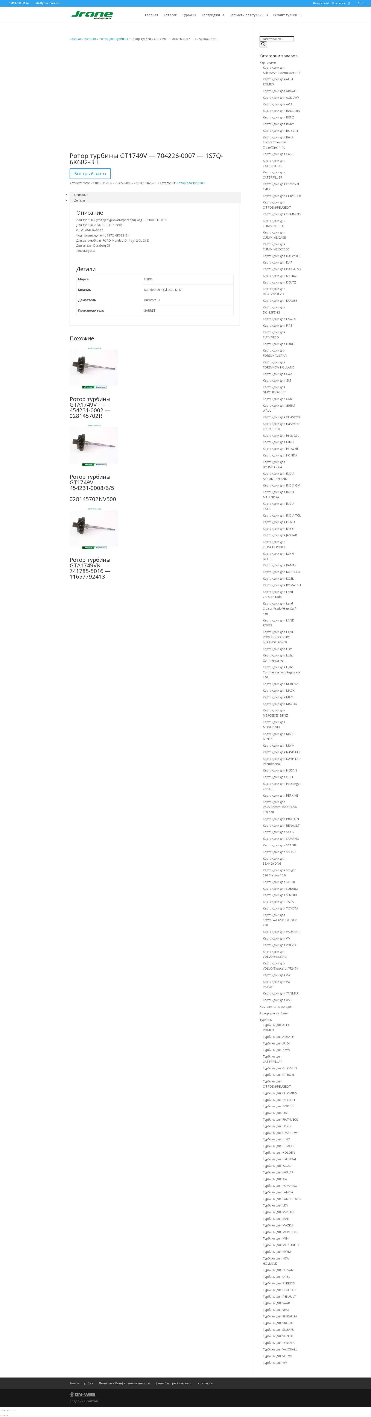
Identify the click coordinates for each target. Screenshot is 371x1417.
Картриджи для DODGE (280, 301)
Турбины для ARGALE (278, 1037)
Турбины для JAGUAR (278, 1172)
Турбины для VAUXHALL (280, 1349)
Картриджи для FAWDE (279, 319)
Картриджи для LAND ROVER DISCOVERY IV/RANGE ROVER (278, 637)
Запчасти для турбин (246, 15)
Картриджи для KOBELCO (281, 572)
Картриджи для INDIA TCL (282, 515)
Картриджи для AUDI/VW (281, 97)
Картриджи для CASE (278, 154)
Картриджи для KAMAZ (279, 565)
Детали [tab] (79, 200)
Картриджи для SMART (279, 852)
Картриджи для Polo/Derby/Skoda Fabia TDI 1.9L (280, 807)
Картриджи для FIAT (277, 325)
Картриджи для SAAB (278, 832)
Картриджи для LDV (277, 649)
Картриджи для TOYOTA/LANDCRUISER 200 (280, 920)
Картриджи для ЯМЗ (277, 1000)
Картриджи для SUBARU (280, 889)
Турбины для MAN (276, 1219)
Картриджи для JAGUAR (280, 535)
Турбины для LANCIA (278, 1192)
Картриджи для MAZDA (280, 704)
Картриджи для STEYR (279, 882)
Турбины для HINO (276, 1139)
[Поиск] (263, 44)
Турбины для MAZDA (278, 1225)
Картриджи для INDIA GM (281, 485)
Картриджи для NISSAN (280, 770)
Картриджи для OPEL (278, 777)
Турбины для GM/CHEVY (280, 1133)
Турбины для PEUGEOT (279, 1290)
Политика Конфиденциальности (124, 1383)
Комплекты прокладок (276, 1007)
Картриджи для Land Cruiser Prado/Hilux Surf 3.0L (279, 608)
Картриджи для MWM (278, 745)
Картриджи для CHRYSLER (282, 196)
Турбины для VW (275, 1363)
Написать (319, 3)
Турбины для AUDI (276, 1043)
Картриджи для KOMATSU (282, 585)
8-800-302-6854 (19, 3)
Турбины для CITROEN (279, 1075)
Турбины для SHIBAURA (280, 1316)
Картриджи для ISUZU (279, 522)
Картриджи (211, 15)
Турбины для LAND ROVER (282, 1199)
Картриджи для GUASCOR (281, 417)
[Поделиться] (10, 1410)
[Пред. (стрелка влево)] (1, 1415)
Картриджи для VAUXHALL (282, 932)
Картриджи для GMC (278, 399)
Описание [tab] (81, 195)
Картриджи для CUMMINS (282, 214)
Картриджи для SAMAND (281, 839)
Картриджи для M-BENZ (280, 684)
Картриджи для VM (276, 938)
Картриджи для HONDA (280, 455)
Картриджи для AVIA (277, 104)
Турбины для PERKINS (279, 1283)
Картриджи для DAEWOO (281, 256)
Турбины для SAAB (276, 1303)
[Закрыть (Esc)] (14, 1410)
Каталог (170, 15)
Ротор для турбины (113, 39)
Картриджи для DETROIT (281, 276)
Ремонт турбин (285, 15)
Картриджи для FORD (278, 344)
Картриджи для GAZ (277, 374)
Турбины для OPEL (276, 1277)
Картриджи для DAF (277, 262)
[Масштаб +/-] (1, 1410)
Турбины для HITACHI (278, 1146)
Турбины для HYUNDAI (279, 1159)
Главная (151, 15)
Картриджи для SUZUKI (280, 895)
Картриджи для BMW (278, 124)
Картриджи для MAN (278, 697)
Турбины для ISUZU (277, 1166)
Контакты (338, 3)
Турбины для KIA (275, 1179)
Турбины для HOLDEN (279, 1152)
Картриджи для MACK (279, 690)
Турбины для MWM (277, 1252)
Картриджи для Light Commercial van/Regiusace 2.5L (282, 672)
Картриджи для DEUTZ (279, 282)
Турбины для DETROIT (279, 1100)
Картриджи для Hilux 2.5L (281, 435)
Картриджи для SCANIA (280, 845)
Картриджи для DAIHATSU (282, 269)
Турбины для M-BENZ (278, 1212)
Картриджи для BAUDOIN (281, 111)
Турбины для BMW (276, 1050)
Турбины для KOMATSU (280, 1186)
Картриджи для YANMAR (281, 993)
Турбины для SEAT (276, 1310)
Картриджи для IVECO (279, 529)
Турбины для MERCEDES (280, 1232)
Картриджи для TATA (278, 902)
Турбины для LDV (275, 1205)
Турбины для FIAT (276, 1113)
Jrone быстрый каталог (174, 1383)
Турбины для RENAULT (279, 1296)
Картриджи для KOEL (278, 578)
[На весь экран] (6, 1410)
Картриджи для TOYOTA (280, 908)
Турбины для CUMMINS (280, 1093)
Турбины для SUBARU (278, 1330)
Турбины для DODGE (278, 1106)
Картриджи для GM (277, 380)
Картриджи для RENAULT (281, 825)
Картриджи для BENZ (278, 117)
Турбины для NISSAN (278, 1270)
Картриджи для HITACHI (280, 449)
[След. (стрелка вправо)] (6, 1415)
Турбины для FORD (277, 1126)
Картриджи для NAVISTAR (281, 752)
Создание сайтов (84, 1401)
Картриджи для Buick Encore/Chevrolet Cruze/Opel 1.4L (278, 142)
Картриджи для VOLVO (279, 945)
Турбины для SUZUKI (278, 1336)
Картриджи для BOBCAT (280, 131)
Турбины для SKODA (278, 1323)
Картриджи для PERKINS (280, 795)
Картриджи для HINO (278, 442)
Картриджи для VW (276, 975)
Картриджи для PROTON (281, 819)
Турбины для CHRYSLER (280, 1068)
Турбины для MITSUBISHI (281, 1245)
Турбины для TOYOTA (279, 1343)
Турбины (189, 15)
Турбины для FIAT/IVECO (280, 1119)
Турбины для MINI (276, 1238)
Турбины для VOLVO (277, 1356)
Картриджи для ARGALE (280, 91)
